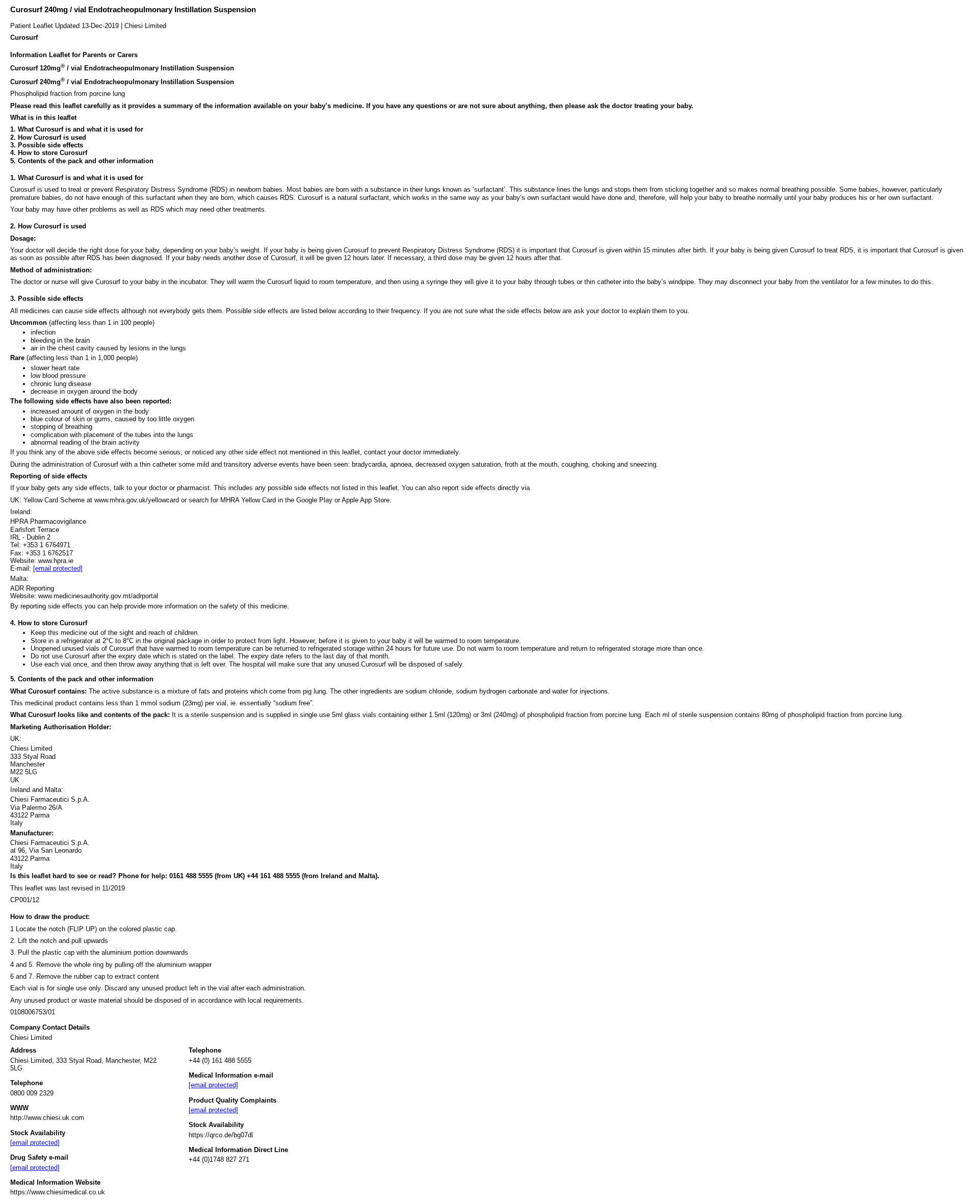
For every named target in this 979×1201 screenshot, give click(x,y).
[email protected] (58, 568)
